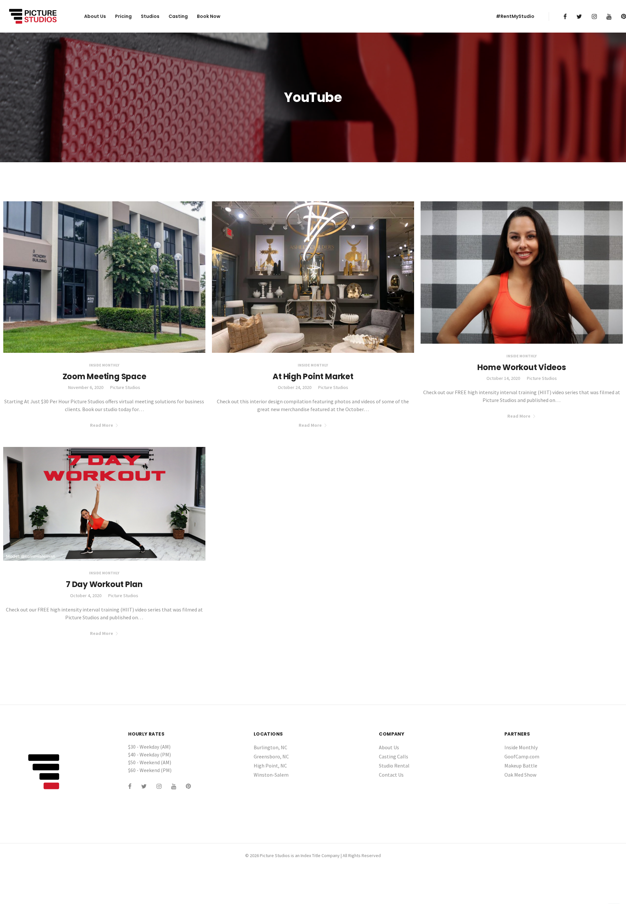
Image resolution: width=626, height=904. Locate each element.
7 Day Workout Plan (104, 584)
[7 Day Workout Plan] (104, 503)
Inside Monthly (104, 365)
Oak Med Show (520, 774)
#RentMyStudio (515, 16)
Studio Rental (394, 765)
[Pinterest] (623, 16)
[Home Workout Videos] (522, 271)
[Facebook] (565, 16)
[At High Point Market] (313, 276)
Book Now (208, 16)
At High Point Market (313, 376)
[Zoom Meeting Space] (104, 276)
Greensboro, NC (271, 756)
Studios (150, 16)
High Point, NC (270, 765)
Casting (178, 16)
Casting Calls (393, 756)
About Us (95, 16)
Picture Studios (125, 387)
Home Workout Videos (521, 367)
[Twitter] (579, 16)
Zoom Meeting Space (104, 376)
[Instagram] (594, 16)
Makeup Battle (520, 765)
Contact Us (391, 774)
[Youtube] (608, 16)
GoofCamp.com (521, 756)
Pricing (123, 16)
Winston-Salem (271, 774)
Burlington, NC (270, 747)
